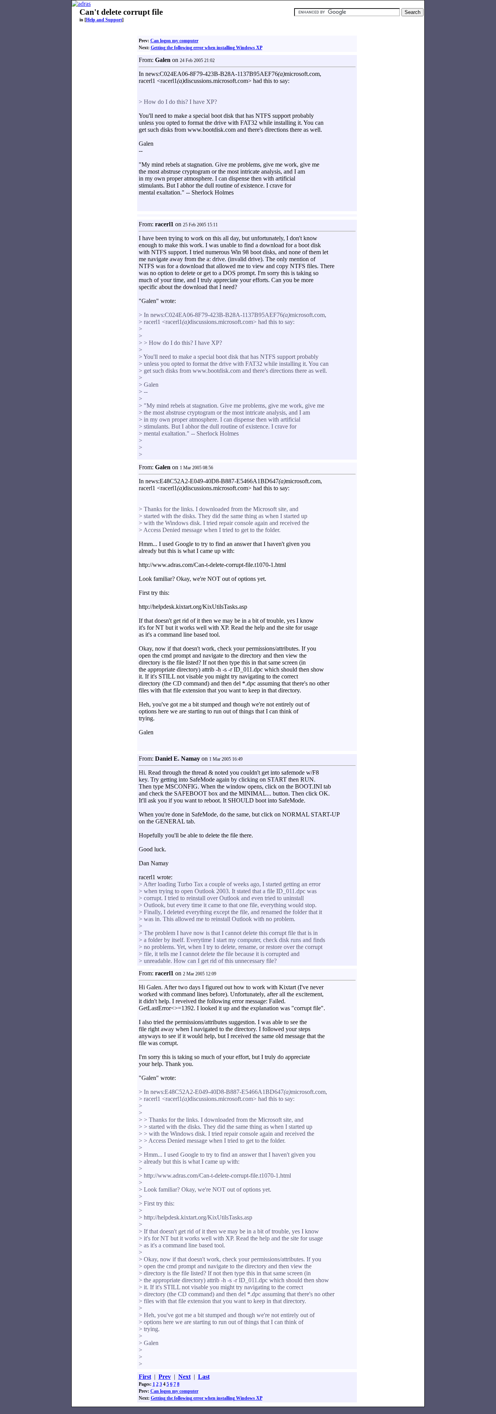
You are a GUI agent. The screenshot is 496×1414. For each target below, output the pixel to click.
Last (204, 1376)
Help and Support (104, 19)
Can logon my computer (174, 40)
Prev (164, 1376)
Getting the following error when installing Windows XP (206, 47)
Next (184, 1376)
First (145, 1376)
